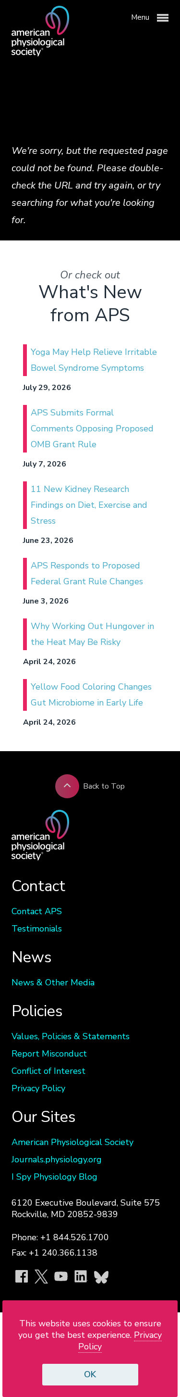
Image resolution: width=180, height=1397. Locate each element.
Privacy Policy (38, 1088)
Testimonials (37, 928)
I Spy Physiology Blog (54, 1177)
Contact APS (37, 911)
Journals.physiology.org (57, 1159)
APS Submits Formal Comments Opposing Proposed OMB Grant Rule (92, 428)
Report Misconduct (49, 1053)
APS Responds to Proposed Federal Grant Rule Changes (87, 573)
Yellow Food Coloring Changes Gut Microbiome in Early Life (91, 694)
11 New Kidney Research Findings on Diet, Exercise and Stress (89, 505)
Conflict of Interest (48, 1071)
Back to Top (104, 786)
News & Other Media (53, 982)
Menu (141, 17)
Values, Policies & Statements (71, 1036)
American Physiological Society (72, 1142)
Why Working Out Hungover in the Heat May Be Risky (92, 634)
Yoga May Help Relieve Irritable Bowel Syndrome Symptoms (94, 360)
